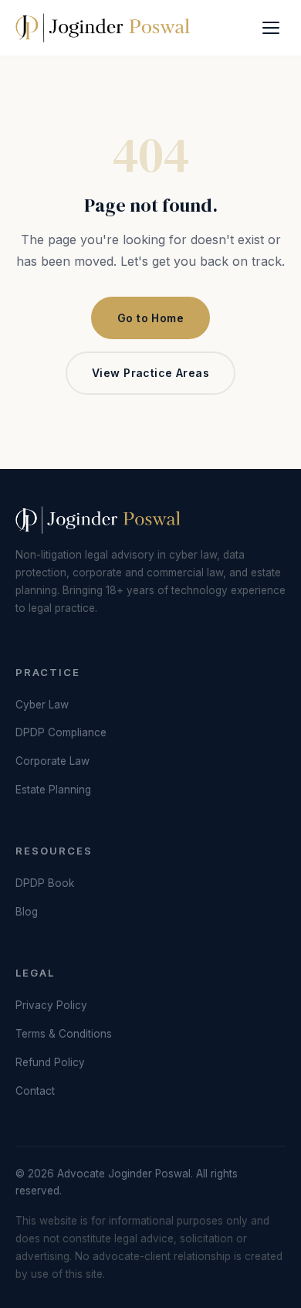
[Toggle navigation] (271, 28)
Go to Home (150, 317)
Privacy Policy (51, 1005)
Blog (26, 911)
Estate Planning (53, 789)
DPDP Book (44, 883)
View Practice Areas (150, 372)
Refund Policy (50, 1062)
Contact (35, 1091)
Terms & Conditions (63, 1034)
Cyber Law (42, 704)
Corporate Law (52, 761)
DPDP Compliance (61, 732)
